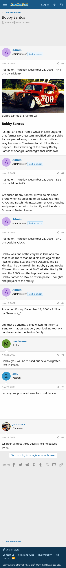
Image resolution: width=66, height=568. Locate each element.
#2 (62, 173)
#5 (62, 354)
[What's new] (54, 4)
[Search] (61, 4)
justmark (18, 424)
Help (57, 554)
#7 (62, 437)
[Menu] (5, 4)
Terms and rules (25, 554)
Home (6, 558)
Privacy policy (44, 554)
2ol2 (15, 373)
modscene (19, 341)
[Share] (58, 64)
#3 (62, 232)
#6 (62, 387)
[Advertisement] (33, 35)
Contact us (8, 554)
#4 (62, 303)
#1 (62, 63)
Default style (12, 549)
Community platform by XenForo (32, 564)
